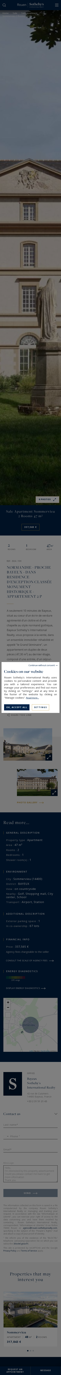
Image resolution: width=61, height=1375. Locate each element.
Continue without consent (41, 665)
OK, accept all (16, 707)
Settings (40, 707)
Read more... (32, 697)
